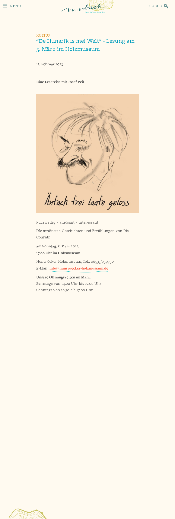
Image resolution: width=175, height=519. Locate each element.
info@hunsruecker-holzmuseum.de (79, 268)
